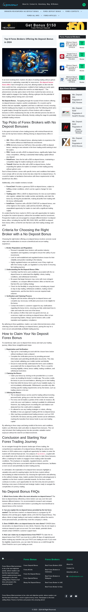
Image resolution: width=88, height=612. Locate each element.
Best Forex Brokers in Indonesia (52, 571)
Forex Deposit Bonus (52, 11)
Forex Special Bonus (31, 578)
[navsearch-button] (84, 4)
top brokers (41, 454)
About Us (25, 4)
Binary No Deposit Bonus (32, 582)
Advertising (42, 4)
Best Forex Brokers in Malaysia (52, 577)
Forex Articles (50, 15)
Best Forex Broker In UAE (54, 582)
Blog (48, 4)
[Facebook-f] (66, 596)
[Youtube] (76, 596)
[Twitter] (71, 596)
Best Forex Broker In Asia (53, 587)
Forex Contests (72, 11)
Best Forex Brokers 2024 (53, 565)
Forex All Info (33, 15)
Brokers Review (11, 11)
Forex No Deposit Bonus (28, 11)
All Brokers (54, 4)
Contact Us (33, 4)
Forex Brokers (52, 559)
